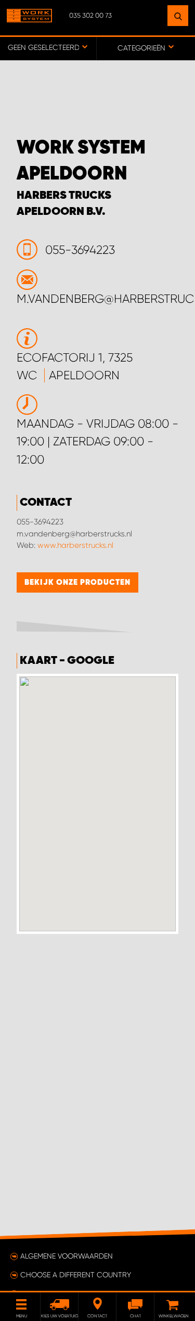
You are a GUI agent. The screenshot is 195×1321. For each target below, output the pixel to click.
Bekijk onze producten (77, 582)
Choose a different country (75, 1275)
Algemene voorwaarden (66, 1256)
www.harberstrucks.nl (75, 545)
